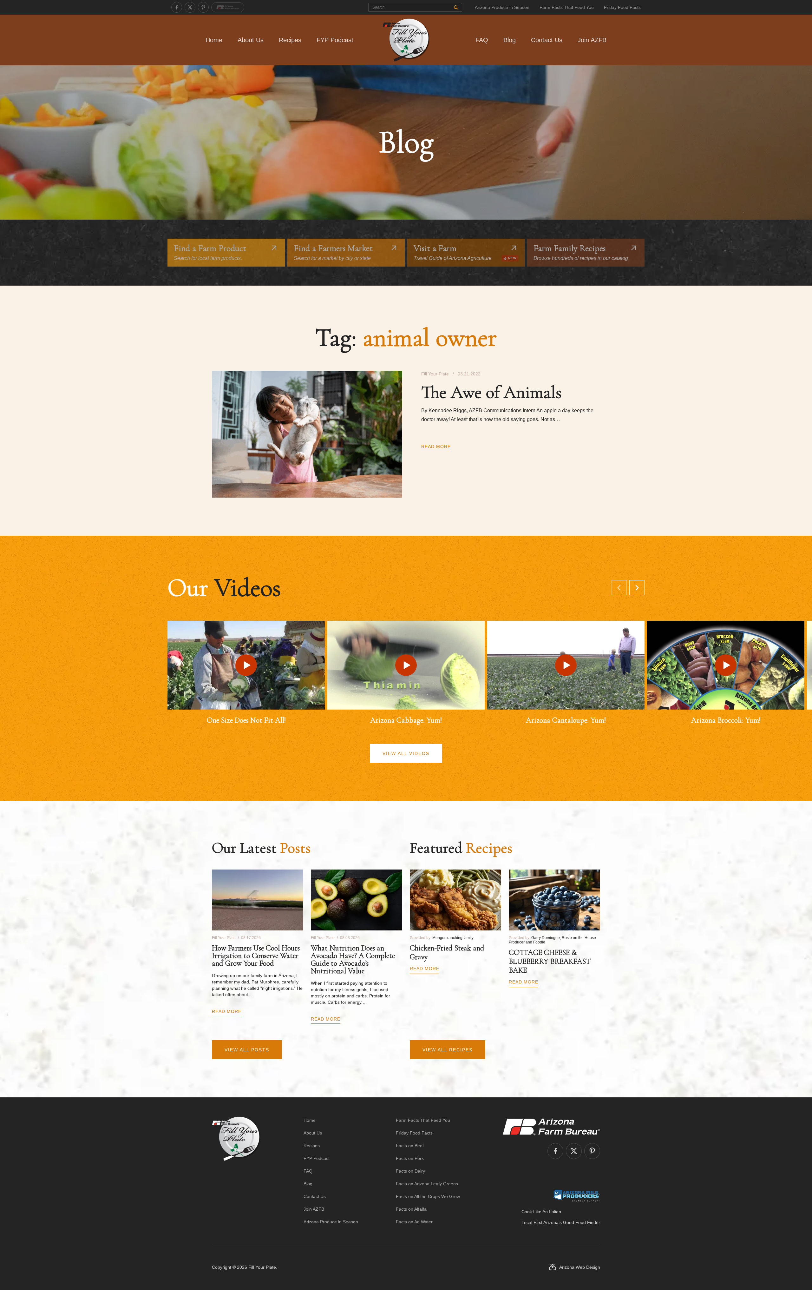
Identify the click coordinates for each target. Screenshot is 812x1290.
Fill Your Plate (262, 1267)
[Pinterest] (203, 7)
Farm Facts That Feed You (567, 7)
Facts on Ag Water (414, 1221)
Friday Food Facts (622, 7)
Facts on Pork (410, 1158)
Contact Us (546, 39)
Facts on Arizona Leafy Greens (427, 1183)
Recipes (290, 39)
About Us (251, 39)
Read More (436, 446)
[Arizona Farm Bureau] (227, 7)
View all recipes (447, 1049)
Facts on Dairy (410, 1171)
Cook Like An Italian (541, 1211)
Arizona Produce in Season (502, 7)
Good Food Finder (581, 1222)
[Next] (637, 587)
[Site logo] (236, 1171)
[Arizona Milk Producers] (576, 1195)
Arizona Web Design (579, 1267)
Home (214, 39)
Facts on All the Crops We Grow (428, 1196)
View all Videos (406, 753)
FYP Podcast (335, 39)
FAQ (481, 39)
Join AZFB (592, 39)
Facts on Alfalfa (411, 1209)
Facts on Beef (410, 1145)
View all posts (247, 1049)
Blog (509, 39)
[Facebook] (176, 7)
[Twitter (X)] (190, 7)
